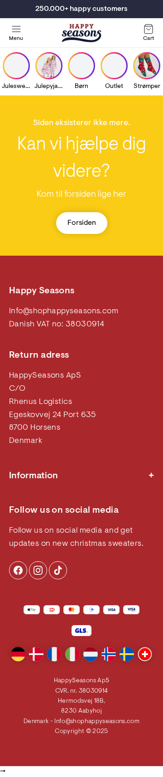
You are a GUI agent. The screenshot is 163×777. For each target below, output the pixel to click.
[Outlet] (114, 65)
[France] (54, 654)
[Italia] (72, 654)
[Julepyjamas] (49, 65)
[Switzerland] (145, 654)
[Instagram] (18, 570)
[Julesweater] (16, 65)
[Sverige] (127, 654)
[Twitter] (58, 570)
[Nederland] (90, 654)
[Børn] (81, 65)
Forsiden (81, 223)
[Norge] (108, 654)
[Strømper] (146, 65)
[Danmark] (36, 654)
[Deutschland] (18, 654)
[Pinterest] (38, 570)
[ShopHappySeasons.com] (81, 33)
